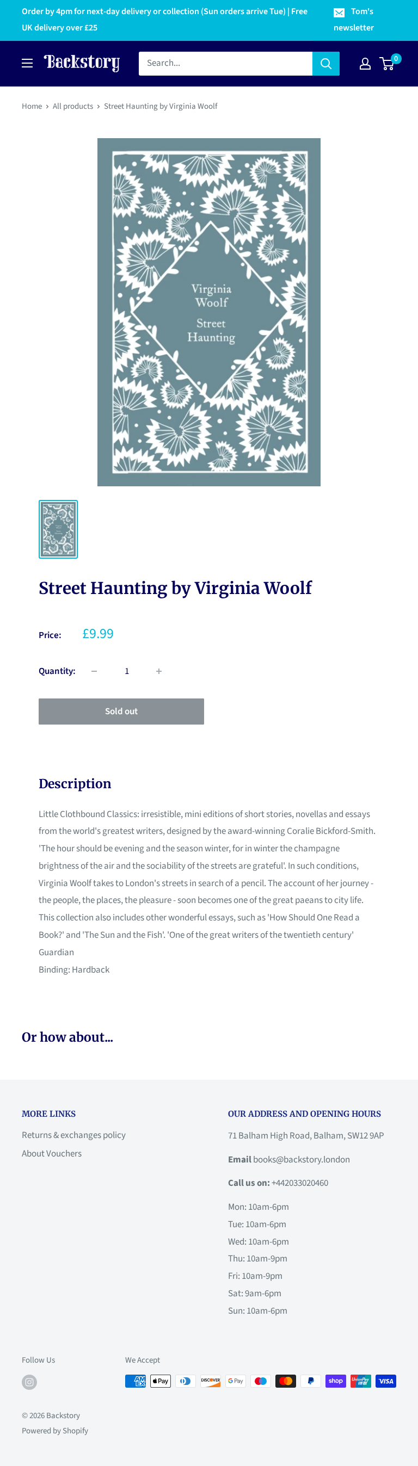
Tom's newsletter (354, 19)
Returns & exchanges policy (74, 1135)
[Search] (326, 64)
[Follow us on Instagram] (29, 1382)
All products (73, 106)
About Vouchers (52, 1153)
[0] (387, 63)
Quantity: (57, 671)
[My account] (365, 64)
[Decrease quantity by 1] (94, 671)
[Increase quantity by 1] (158, 671)
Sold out (121, 711)
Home (32, 106)
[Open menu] (27, 63)
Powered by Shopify (55, 1431)
